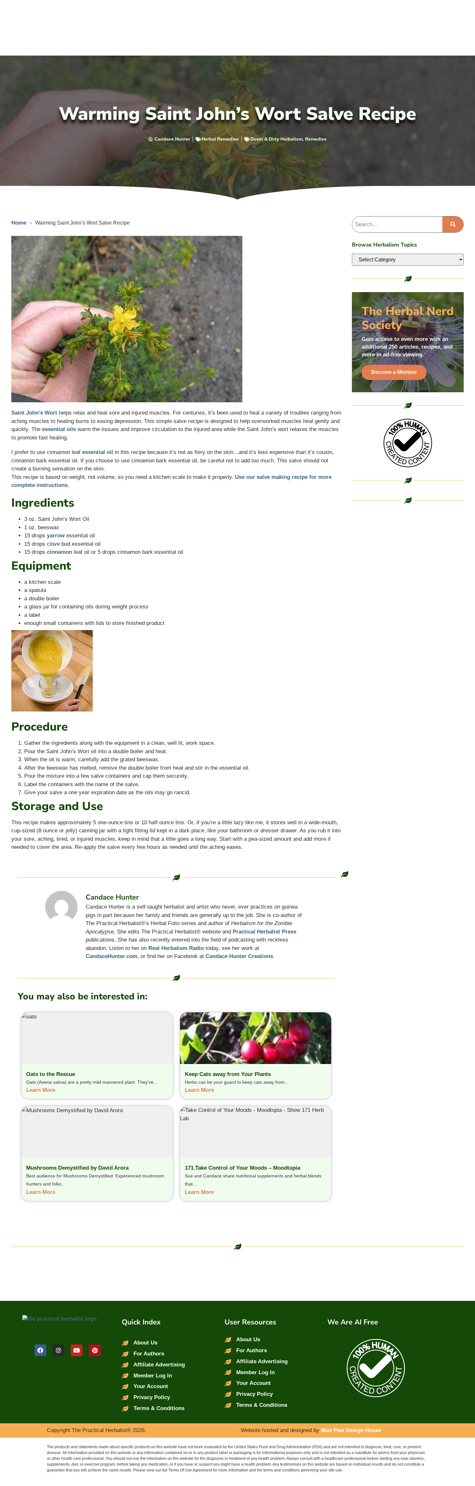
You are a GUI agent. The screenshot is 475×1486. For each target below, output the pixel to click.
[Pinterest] (94, 1350)
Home (18, 223)
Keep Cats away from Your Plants (228, 1074)
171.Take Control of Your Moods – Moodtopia (242, 1168)
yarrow (56, 535)
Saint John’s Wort (34, 413)
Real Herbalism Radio (176, 948)
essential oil (97, 452)
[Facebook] (40, 1350)
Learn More (40, 1090)
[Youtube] (76, 1350)
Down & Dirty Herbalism (276, 139)
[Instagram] (58, 1350)
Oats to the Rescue (50, 1074)
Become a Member (394, 372)
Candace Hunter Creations (239, 956)
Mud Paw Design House (351, 1430)
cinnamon (59, 552)
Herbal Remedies (220, 139)
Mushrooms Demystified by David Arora (77, 1168)
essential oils (59, 429)
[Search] (452, 224)
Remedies (316, 139)
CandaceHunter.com (111, 956)
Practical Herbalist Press (264, 932)
